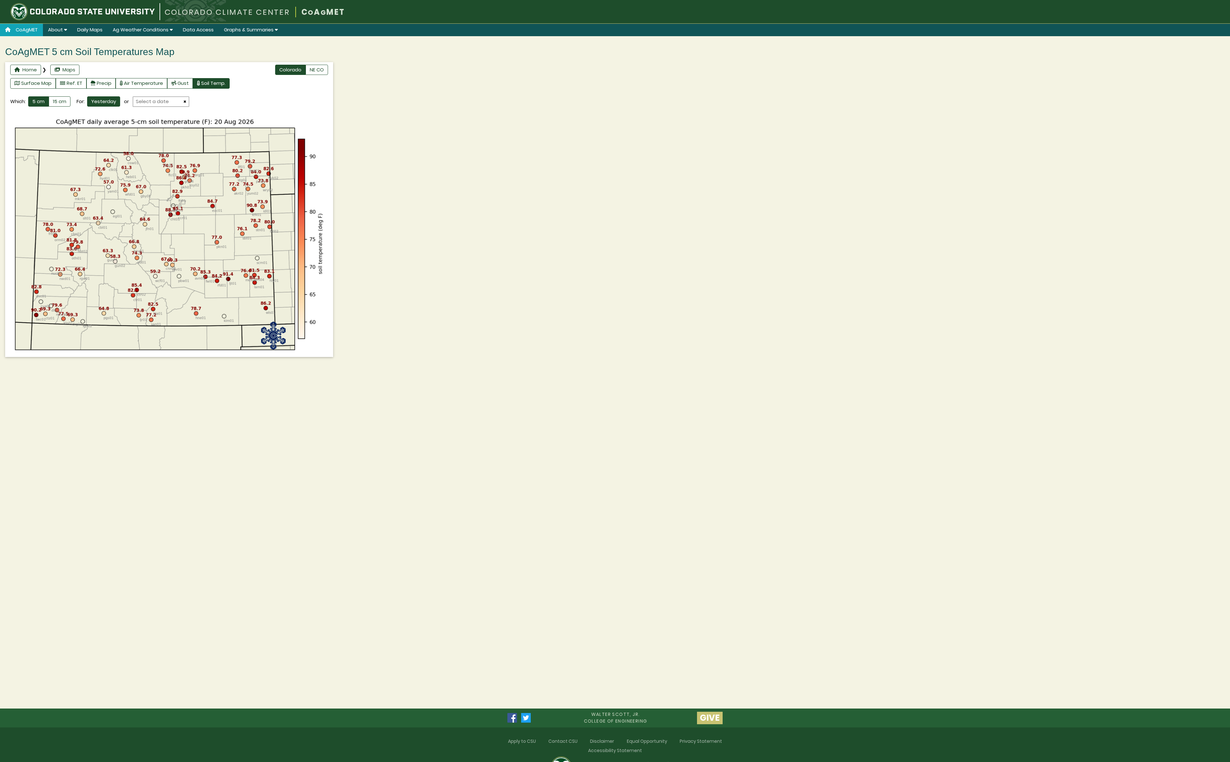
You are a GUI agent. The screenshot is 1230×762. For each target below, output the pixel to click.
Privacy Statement (701, 741)
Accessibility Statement (615, 750)
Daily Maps (89, 29)
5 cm (38, 101)
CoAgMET (27, 29)
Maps (67, 69)
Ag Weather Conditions (141, 29)
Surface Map (36, 83)
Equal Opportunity (647, 741)
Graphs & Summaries (249, 29)
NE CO (317, 69)
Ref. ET (73, 83)
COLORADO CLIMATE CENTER (227, 12)
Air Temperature (143, 83)
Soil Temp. (213, 83)
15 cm (59, 101)
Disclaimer (602, 741)
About (56, 29)
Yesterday (103, 101)
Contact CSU (563, 741)
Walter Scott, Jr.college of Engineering (615, 717)
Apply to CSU (522, 741)
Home (28, 69)
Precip (103, 83)
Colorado (290, 69)
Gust (182, 83)
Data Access (198, 29)
